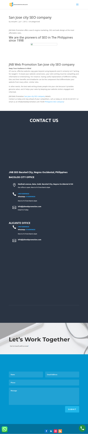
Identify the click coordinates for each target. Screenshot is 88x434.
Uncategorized (34, 21)
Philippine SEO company (54, 102)
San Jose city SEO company (34, 96)
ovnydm (14, 21)
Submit (72, 409)
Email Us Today (23, 210)
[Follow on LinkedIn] (51, 431)
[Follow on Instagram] (55, 431)
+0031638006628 (23, 194)
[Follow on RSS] (60, 431)
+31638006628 (30, 196)
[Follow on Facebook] (46, 431)
